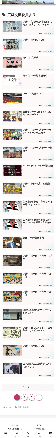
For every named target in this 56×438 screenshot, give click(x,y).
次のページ (28, 387)
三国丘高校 (41, 429)
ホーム (15, 425)
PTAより (41, 425)
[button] (50, 365)
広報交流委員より (15, 429)
